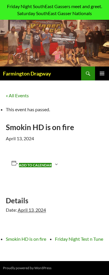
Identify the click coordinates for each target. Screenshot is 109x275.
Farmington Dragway (27, 73)
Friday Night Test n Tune (79, 239)
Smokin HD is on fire (26, 239)
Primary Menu (102, 73)
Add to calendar (35, 165)
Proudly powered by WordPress (27, 268)
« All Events (17, 95)
